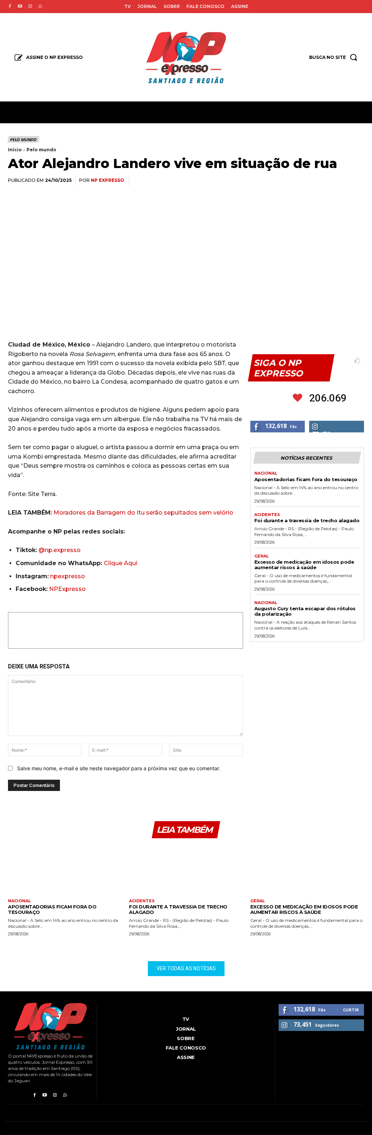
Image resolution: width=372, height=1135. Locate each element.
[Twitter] (289, 180)
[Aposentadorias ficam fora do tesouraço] (65, 871)
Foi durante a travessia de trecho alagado (307, 520)
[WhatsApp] (306, 180)
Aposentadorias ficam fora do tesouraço (305, 479)
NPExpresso (67, 589)
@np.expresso (60, 550)
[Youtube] (20, 6)
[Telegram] (339, 180)
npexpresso (67, 576)
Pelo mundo (23, 139)
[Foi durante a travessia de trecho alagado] (186, 871)
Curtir (351, 1009)
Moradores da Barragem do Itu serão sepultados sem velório (143, 512)
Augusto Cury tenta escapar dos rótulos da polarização (305, 611)
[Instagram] (30, 6)
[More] (356, 180)
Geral (261, 556)
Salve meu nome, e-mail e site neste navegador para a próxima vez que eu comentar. (118, 768)
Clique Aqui (120, 563)
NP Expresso (107, 180)
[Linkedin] (322, 180)
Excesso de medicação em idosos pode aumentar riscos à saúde (304, 564)
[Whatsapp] (40, 6)
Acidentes (267, 514)
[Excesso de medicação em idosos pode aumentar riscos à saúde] (307, 871)
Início (15, 149)
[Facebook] (10, 6)
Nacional (265, 473)
